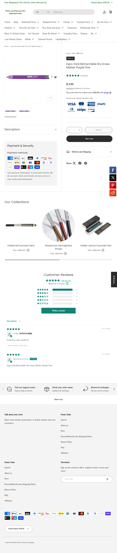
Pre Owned (33, 33)
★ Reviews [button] (114, 279)
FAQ (62, 447)
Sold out (99, 130)
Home (7, 22)
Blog (16, 22)
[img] (13, 329)
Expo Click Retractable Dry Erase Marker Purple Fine (27, 46)
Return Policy (66, 442)
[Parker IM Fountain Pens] (21, 225)
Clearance (72, 27)
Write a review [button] (58, 310)
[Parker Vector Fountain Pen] (96, 225)
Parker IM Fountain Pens (21, 245)
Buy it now (89, 139)
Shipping (69, 88)
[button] (111, 12)
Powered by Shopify (28, 542)
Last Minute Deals (13, 39)
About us (64, 425)
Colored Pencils (45, 39)
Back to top (59, 399)
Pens (63, 431)
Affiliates (64, 453)
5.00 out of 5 (66, 280)
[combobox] (64, 12)
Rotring (83, 33)
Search (64, 420)
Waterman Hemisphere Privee (58, 247)
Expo (68, 53)
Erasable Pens (70, 33)
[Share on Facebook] (80, 163)
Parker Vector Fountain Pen (95, 245)
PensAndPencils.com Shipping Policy (76, 436)
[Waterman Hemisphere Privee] (58, 225)
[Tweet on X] (74, 163)
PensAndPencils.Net (15, 542)
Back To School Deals (15, 33)
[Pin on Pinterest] (85, 163)
